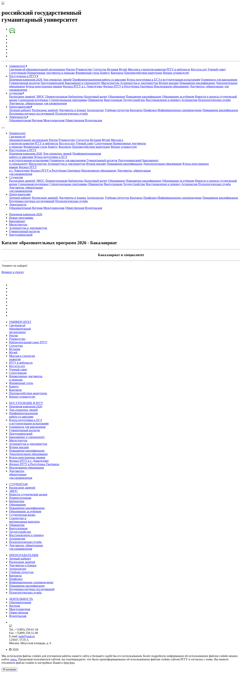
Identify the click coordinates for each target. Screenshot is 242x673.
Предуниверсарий (52, 83)
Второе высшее (169, 83)
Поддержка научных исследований (31, 113)
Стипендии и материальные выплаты (24, 520)
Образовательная (20, 120)
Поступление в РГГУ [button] (22, 150)
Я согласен (9, 669)
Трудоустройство (134, 100)
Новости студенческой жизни (28, 494)
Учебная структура (117, 110)
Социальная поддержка (33, 100)
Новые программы (21, 217)
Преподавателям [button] (19, 194)
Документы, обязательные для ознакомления (38, 103)
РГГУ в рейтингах (178, 69)
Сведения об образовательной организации (37, 69)
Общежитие (95, 100)
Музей (123, 69)
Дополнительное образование (162, 163)
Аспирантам (189, 100)
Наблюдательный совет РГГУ (28, 342)
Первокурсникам (56, 96)
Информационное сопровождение (179, 110)
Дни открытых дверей (57, 79)
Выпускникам (113, 100)
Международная (53, 120)
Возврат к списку (13, 272)
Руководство (84, 69)
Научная (37, 120)
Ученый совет (217, 69)
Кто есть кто (199, 69)
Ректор (70, 69)
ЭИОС (40, 96)
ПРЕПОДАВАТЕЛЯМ (23, 555)
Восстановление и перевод (163, 100)
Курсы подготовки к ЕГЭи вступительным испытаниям (38, 158)
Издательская (93, 120)
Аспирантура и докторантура (139, 83)
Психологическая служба (214, 100)
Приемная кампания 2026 (25, 79)
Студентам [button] (16, 177)
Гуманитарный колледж (24, 83)
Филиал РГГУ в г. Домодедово (82, 86)
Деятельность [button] (17, 204)
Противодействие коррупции (143, 72)
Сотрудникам (17, 72)
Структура (99, 69)
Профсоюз (150, 110)
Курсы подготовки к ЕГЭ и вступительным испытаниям (163, 79)
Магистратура (110, 83)
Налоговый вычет (95, 96)
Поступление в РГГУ (23, 76)
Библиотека (75, 96)
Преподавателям (20, 106)
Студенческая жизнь (22, 514)
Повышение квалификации (197, 83)
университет (17, 66)
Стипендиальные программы (68, 100)
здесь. (13, 659)
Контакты (117, 72)
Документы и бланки (72, 110)
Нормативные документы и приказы (51, 72)
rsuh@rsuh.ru (27, 636)
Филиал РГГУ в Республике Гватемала (128, 86)
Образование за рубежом (178, 96)
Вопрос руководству (176, 72)
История (112, 69)
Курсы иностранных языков (44, 86)
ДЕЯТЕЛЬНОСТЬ (21, 599)
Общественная (74, 120)
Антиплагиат (95, 110)
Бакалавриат (17, 221)
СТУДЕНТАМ (18, 484)
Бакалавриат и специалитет (82, 83)
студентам (16, 93)
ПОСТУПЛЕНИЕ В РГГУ (26, 403)
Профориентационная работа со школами (99, 79)
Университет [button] (17, 133)
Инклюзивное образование (171, 86)
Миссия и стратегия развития (147, 69)
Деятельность (18, 117)
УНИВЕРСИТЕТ (20, 321)
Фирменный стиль (87, 72)
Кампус (105, 72)
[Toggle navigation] (3, 127)
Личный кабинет (20, 110)
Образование (116, 96)
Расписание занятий (22, 96)
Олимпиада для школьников (219, 79)
